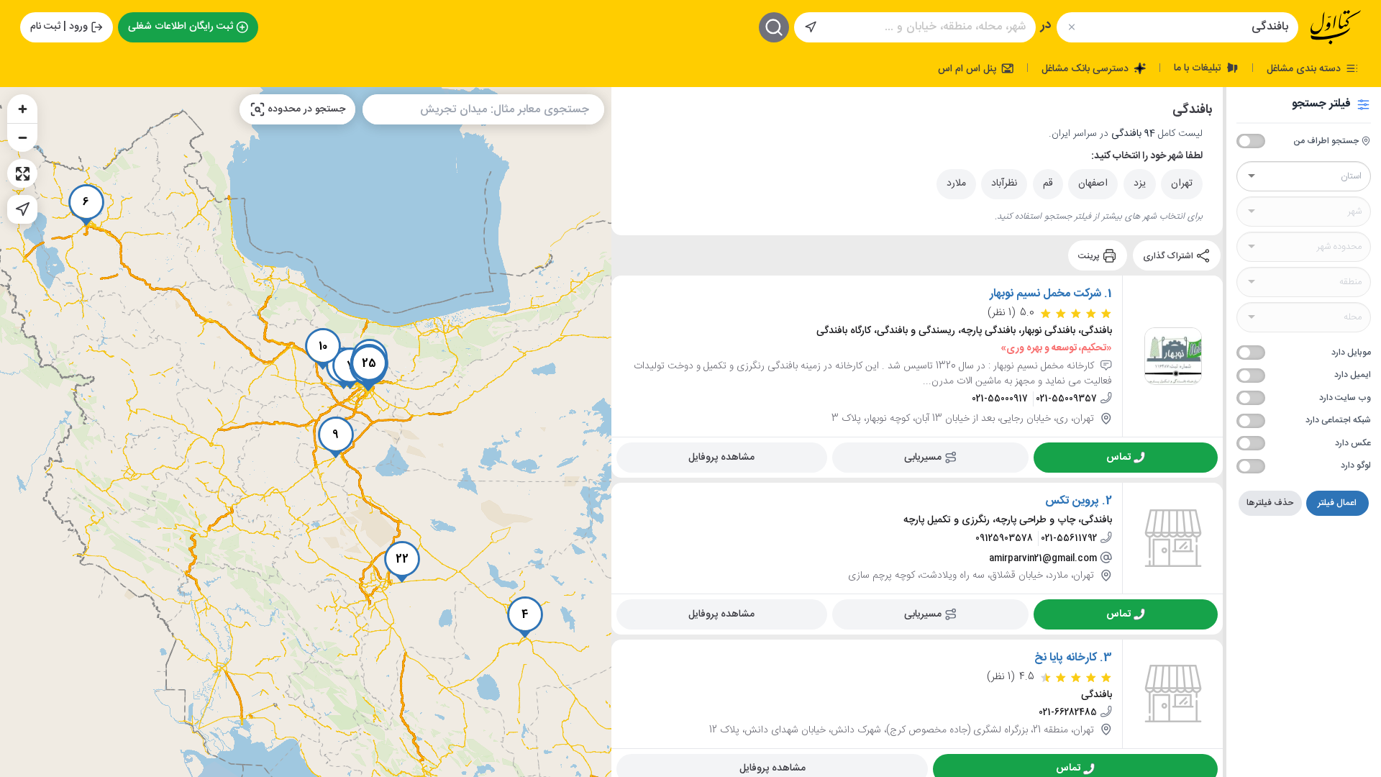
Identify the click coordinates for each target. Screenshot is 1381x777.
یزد (1140, 183)
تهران (1182, 183)
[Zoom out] (22, 137)
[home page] (1336, 27)
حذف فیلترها (1269, 503)
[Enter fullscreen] (22, 173)
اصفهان (1093, 183)
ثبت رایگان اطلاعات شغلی (180, 26)
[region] (305, 432)
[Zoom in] (22, 108)
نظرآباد (1004, 183)
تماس (1118, 457)
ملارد (956, 183)
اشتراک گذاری (1169, 255)
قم (1048, 183)
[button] (525, 617)
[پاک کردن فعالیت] (1071, 27)
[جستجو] (774, 27)
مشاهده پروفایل (721, 457)
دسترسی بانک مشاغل (1086, 68)
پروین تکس (1072, 501)
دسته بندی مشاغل (1305, 68)
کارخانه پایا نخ (1065, 658)
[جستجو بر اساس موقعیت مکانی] (810, 27)
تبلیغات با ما (1199, 67)
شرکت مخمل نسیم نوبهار (1045, 294)
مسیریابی (923, 457)
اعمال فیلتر (1337, 503)
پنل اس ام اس (968, 68)
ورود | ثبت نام (59, 26)
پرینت (1090, 255)
